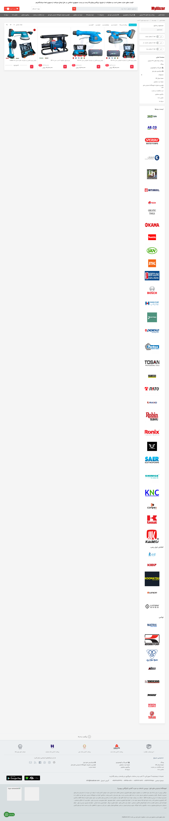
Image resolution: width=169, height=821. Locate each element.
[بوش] (152, 289)
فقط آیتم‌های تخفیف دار (149, 43)
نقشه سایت (92, 767)
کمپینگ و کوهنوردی (128, 15)
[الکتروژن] (152, 158)
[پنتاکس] (152, 347)
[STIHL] (152, 263)
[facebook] (39, 762)
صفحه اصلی (161, 15)
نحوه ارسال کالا (90, 15)
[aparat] (54, 762)
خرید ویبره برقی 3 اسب (142, 20)
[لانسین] (152, 592)
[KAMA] (152, 225)
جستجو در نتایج (158, 25)
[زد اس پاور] (152, 446)
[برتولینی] (152, 276)
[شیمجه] (152, 476)
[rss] (35, 762)
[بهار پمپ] (152, 303)
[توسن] (152, 363)
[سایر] (152, 460)
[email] (30, 762)
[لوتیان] (152, 606)
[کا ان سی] (152, 492)
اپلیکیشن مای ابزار (113, 15)
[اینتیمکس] (152, 190)
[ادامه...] (31, 66)
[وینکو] (152, 695)
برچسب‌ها (154, 20)
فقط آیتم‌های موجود (150, 37)
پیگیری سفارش (25, 15)
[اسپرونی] (152, 141)
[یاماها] (152, 715)
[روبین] (152, 416)
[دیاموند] (152, 376)
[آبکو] (152, 127)
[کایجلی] (152, 536)
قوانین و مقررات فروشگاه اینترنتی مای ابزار (58, 15)
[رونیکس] (152, 433)
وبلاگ (161, 64)
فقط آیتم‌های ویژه (151, 49)
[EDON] (152, 202)
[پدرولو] (152, 331)
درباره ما (6, 15)
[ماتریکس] (152, 626)
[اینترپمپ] (152, 174)
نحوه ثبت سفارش (77, 15)
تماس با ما (15, 15)
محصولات (101, 15)
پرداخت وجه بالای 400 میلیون (147, 15)
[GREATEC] (152, 212)
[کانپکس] (152, 506)
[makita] (152, 237)
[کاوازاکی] (152, 520)
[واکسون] (152, 681)
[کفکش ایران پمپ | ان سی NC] (152, 554)
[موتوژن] (152, 656)
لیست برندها (159, 109)
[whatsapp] (44, 762)
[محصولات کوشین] (152, 640)
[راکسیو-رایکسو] (152, 402)
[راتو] (152, 389)
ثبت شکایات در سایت (38, 15)
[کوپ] (152, 565)
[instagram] (49, 762)
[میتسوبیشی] (152, 668)
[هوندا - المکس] (152, 705)
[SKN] (152, 250)
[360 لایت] (152, 116)
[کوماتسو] (152, 579)
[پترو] (152, 317)
